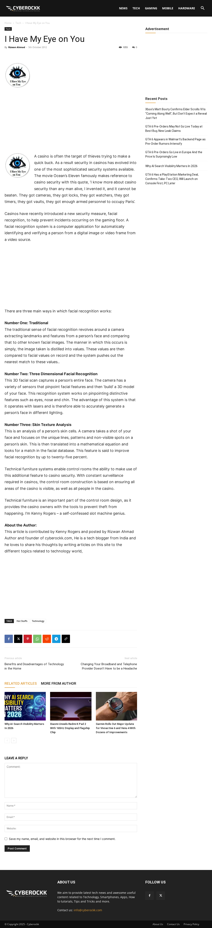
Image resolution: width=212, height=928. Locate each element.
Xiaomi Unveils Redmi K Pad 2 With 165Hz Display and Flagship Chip (70, 728)
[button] (202, 9)
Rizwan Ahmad (16, 47)
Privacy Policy (191, 924)
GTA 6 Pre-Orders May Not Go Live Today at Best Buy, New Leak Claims (173, 128)
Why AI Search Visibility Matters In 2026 (171, 166)
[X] (18, 639)
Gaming (151, 8)
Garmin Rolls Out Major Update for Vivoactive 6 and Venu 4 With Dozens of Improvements (115, 728)
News (123, 8)
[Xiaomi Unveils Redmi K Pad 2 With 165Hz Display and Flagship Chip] (70, 706)
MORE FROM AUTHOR (58, 683)
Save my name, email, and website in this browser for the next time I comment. (62, 839)
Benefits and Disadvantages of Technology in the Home (34, 666)
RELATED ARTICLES (21, 683)
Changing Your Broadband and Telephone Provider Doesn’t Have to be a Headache (109, 666)
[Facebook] (9, 639)
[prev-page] (7, 740)
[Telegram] (56, 639)
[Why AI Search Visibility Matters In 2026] (25, 706)
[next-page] (13, 740)
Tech (136, 8)
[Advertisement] (71, 122)
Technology (38, 620)
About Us (158, 924)
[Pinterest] (28, 639)
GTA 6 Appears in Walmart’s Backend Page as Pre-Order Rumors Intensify (175, 141)
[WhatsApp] (37, 639)
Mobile (167, 8)
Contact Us (173, 924)
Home (8, 23)
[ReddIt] (47, 639)
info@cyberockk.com (88, 910)
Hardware (186, 8)
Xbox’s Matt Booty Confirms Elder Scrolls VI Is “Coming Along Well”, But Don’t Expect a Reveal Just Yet (176, 114)
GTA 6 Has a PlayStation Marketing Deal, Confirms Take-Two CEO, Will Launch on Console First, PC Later (172, 179)
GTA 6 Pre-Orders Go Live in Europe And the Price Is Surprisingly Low (173, 154)
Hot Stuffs (22, 620)
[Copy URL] (66, 639)
